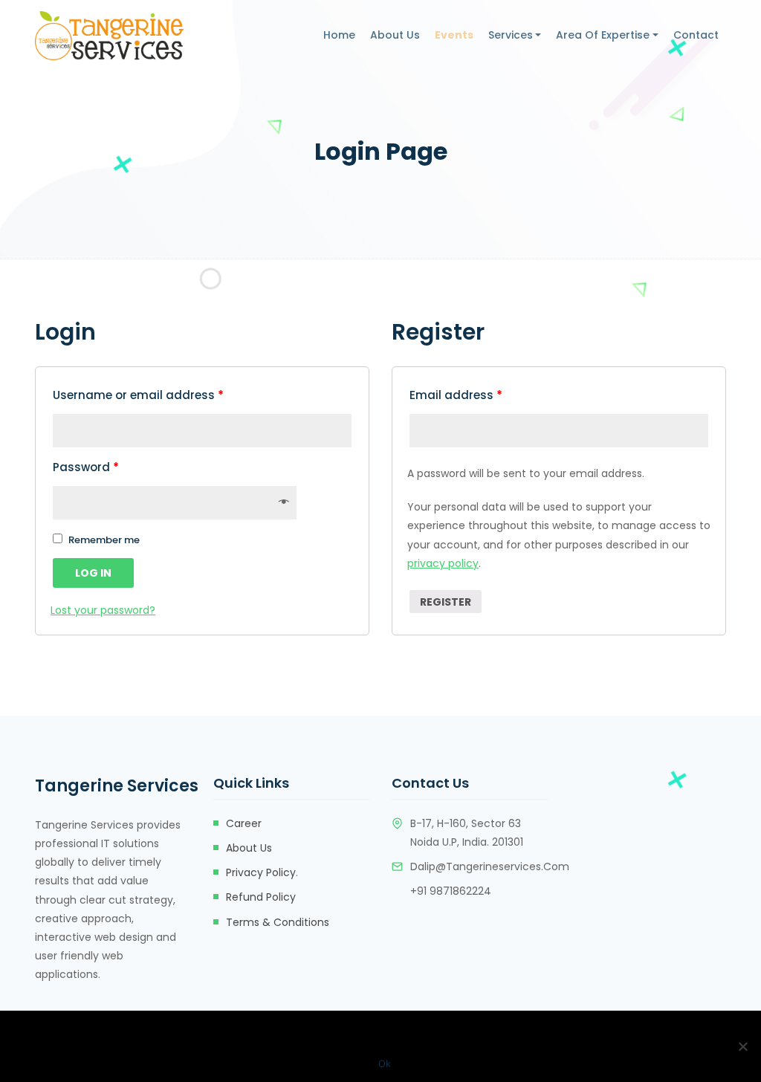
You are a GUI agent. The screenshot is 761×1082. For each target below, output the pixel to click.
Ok (384, 1063)
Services (510, 34)
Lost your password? (103, 610)
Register (445, 602)
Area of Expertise (603, 34)
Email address (455, 395)
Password (86, 467)
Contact (696, 34)
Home (339, 34)
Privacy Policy (261, 872)
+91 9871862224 (453, 891)
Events (454, 34)
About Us (395, 34)
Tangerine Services (107, 785)
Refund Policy (261, 897)
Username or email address (138, 395)
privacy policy (443, 563)
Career (244, 823)
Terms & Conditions (277, 922)
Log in (93, 573)
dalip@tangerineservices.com (489, 866)
